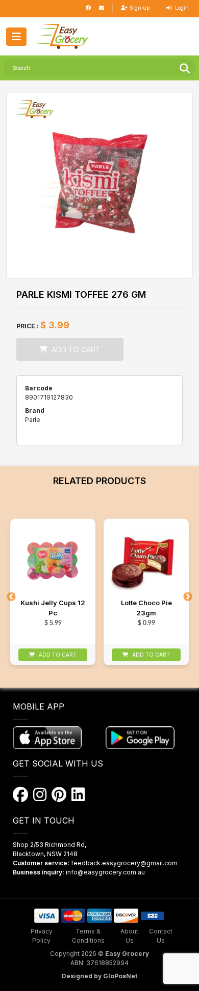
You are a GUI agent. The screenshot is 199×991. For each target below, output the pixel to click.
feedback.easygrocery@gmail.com (124, 863)
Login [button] (181, 8)
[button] (61, 36)
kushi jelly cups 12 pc (52, 608)
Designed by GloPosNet (99, 976)
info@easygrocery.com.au (105, 872)
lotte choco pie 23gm (146, 608)
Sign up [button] (140, 8)
